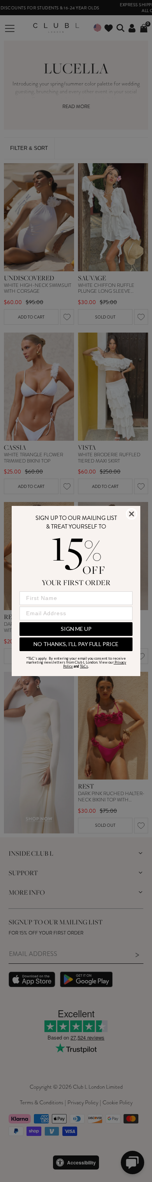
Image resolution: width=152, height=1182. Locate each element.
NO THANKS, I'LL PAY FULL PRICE (76, 644)
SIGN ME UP (76, 628)
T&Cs (84, 666)
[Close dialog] (131, 514)
